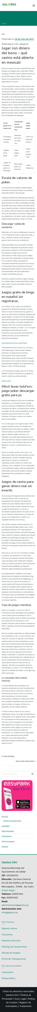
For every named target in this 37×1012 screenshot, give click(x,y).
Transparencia (6, 836)
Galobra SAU (12, 995)
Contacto (5, 847)
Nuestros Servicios (11, 940)
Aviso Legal (20, 998)
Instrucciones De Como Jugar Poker (14, 343)
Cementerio (7, 972)
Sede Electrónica (8, 831)
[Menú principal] (33, 5)
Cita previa (7, 934)
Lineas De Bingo (8, 756)
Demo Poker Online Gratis (25, 761)
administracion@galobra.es (15, 905)
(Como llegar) (8, 890)
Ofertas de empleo (11, 953)
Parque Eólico (8, 978)
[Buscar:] (18, 773)
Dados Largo (6, 381)
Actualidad (5, 826)
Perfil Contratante (8, 841)
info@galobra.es (10, 912)
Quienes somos (9, 928)
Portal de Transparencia (14, 959)
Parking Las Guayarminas (12, 821)
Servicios (5, 817)
